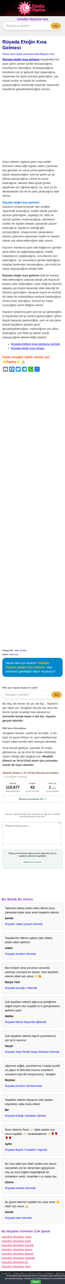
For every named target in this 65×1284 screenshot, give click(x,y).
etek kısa (13, 654)
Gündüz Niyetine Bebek (17, 1253)
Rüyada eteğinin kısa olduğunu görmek (35, 344)
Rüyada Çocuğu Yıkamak (21, 988)
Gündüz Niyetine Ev (15, 1262)
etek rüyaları (21, 650)
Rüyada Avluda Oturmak (20, 1188)
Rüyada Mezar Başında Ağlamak (25, 1022)
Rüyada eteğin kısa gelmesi (20, 59)
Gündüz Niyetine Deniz (17, 1249)
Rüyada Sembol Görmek (20, 953)
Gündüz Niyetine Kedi (16, 1241)
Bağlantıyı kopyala (32, 862)
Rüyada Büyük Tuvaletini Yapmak (26, 1149)
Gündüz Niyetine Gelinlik (18, 1258)
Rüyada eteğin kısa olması (27, 348)
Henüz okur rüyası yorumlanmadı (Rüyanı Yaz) (28, 54)
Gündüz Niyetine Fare (16, 1266)
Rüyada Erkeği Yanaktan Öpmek (25, 1115)
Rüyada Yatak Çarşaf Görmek (24, 924)
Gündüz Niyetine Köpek (17, 1245)
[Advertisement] (32, 126)
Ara (56, 25)
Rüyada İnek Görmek (18, 1217)
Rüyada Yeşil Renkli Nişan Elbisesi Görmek (32, 1051)
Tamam (35, 1282)
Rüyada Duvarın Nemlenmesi (23, 1085)
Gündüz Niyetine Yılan (17, 1236)
